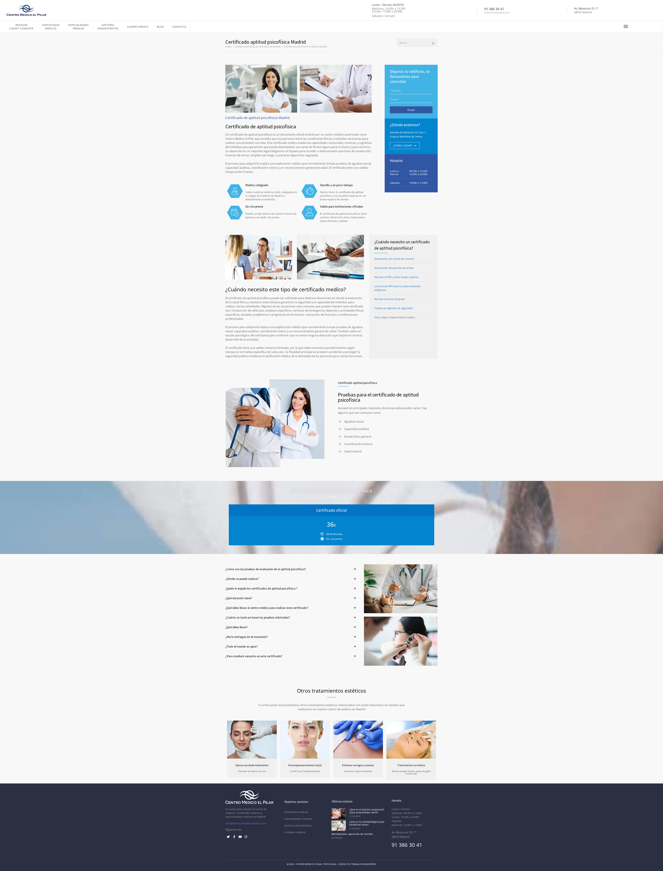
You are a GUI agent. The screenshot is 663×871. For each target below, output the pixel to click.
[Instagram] (246, 837)
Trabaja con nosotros (363, 864)
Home (228, 46)
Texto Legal (330, 864)
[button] (291, 569)
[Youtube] (240, 837)
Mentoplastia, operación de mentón (352, 834)
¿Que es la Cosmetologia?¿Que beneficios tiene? (366, 823)
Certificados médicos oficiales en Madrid (258, 46)
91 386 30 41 (407, 844)
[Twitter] (228, 837)
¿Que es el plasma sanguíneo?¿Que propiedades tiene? (366, 811)
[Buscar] (433, 43)
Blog (160, 26)
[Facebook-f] (234, 837)
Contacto (179, 26)
